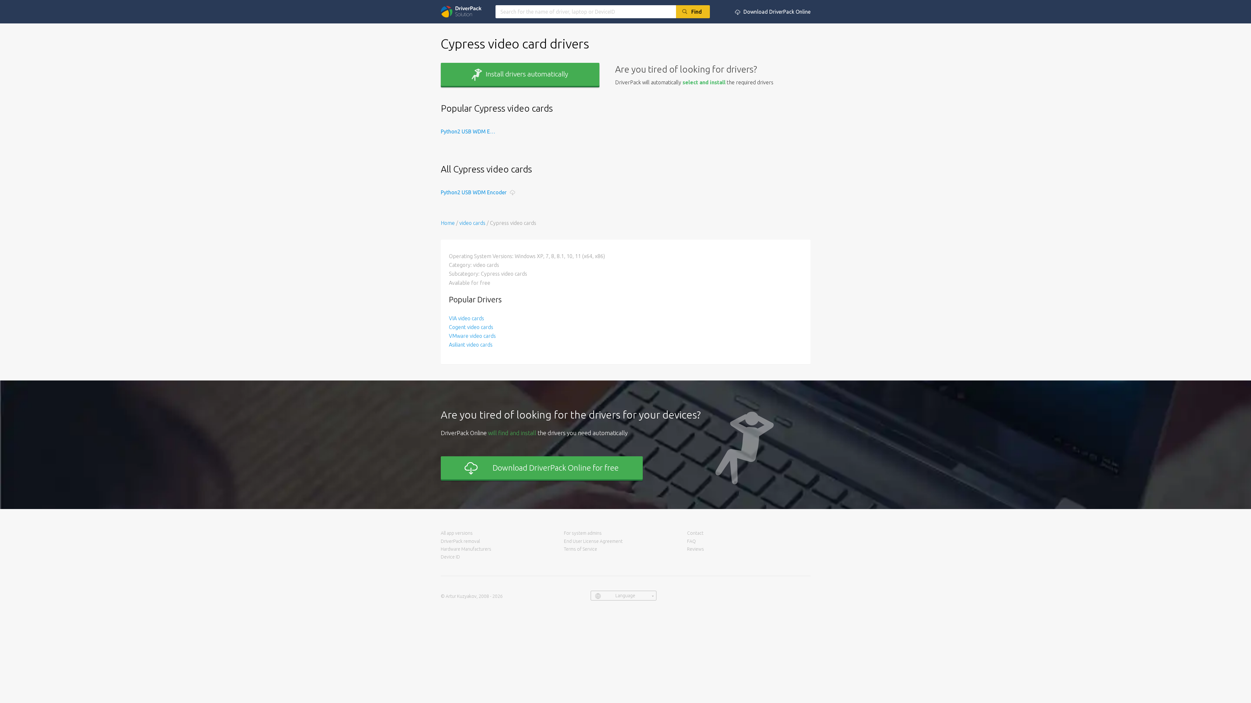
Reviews (695, 549)
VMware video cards (472, 336)
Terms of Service (580, 549)
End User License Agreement (593, 541)
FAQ (691, 541)
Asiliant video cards (471, 345)
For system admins (583, 533)
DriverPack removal (460, 541)
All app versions (457, 533)
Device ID (450, 556)
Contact (695, 533)
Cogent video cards (471, 327)
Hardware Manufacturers (466, 549)
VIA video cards (466, 318)
